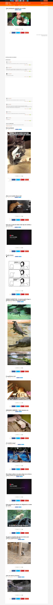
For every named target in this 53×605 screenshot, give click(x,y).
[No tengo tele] (22, 0)
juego (17, 467)
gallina (25, 249)
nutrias (24, 597)
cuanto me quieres (20, 292)
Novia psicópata (10, 128)
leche (20, 218)
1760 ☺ (17, 434)
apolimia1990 (10, 67)
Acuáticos (22, 5)
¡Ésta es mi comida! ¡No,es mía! (14, 196)
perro (12, 467)
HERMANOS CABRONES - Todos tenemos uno (17, 410)
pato (18, 249)
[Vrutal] (17, 0)
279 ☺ (17, 247)
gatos (18, 218)
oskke (9, 197)
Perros (14, 5)
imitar (23, 249)
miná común (10, 249)
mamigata (10, 117)
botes (18, 404)
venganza (25, 218)
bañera (22, 404)
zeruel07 (9, 411)
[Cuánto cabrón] (16, 0)
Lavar (22, 31)
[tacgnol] (7, 112)
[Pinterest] (22, 179)
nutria (13, 597)
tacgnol (10, 111)
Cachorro (19, 436)
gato (16, 218)
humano (16, 404)
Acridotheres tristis (15, 249)
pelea (22, 218)
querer (16, 292)
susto (24, 569)
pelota (21, 467)
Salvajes (19, 5)
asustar (14, 569)
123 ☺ (17, 216)
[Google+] (27, 33)
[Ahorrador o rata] (26, 0)
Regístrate (41, 0)
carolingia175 (10, 73)
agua (19, 467)
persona (27, 249)
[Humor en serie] (20, 0)
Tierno (21, 436)
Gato (17, 31)
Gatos (16, 5)
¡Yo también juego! (10, 443)
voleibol (25, 467)
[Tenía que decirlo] (24, 0)
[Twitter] (18, 33)
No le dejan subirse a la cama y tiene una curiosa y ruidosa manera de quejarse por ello (19, 474)
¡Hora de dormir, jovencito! (12, 575)
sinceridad (24, 292)
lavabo (24, 404)
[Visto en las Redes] (13, 0)
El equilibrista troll (11, 376)
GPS (16, 531)
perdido (21, 531)
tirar (19, 404)
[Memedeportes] (12, 0)
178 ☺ (17, 595)
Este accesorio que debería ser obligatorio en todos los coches (19, 505)
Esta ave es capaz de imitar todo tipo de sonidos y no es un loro (18, 225)
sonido (20, 249)
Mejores (18, 3)
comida (14, 218)
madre (18, 597)
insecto (18, 569)
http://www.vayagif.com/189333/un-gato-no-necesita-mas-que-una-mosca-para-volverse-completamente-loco (19, 572)
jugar (23, 467)
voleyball (14, 467)
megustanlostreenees (10, 444)
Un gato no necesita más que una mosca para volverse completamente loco (17, 537)
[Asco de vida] (9, 0)
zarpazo (28, 218)
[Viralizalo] (27, 0)
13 (21, 247)
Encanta (15, 31)
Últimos (15, 3)
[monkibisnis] (7, 62)
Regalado (26, 31)
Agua (11, 31)
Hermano (11, 436)
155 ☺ (17, 567)
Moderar (29, 3)
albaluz (9, 129)
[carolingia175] (7, 74)
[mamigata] (7, 104)
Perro (16, 436)
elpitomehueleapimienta (10, 539)
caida (10, 218)
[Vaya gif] (23, 0)
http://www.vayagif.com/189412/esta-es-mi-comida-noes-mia (19, 221)
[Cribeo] (19, 0)
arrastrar (16, 597)
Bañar (13, 31)
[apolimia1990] (7, 67)
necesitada (14, 292)
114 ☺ (17, 290)
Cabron (14, 436)
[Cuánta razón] (10, 0)
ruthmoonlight (9, 377)
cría (20, 597)
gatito (18, 531)
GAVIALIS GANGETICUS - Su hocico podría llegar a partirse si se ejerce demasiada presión (18, 299)
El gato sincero (9, 255)
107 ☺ (17, 402)
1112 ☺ (17, 367)
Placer (24, 31)
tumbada (26, 436)
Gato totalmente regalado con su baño (16, 8)
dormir (22, 597)
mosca (22, 569)
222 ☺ (17, 465)
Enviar (26, 3)
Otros (26, 5)
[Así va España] (14, 0)
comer (12, 218)
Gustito (20, 31)
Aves (24, 5)
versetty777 (9, 476)
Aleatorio (22, 3)
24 (21, 434)
